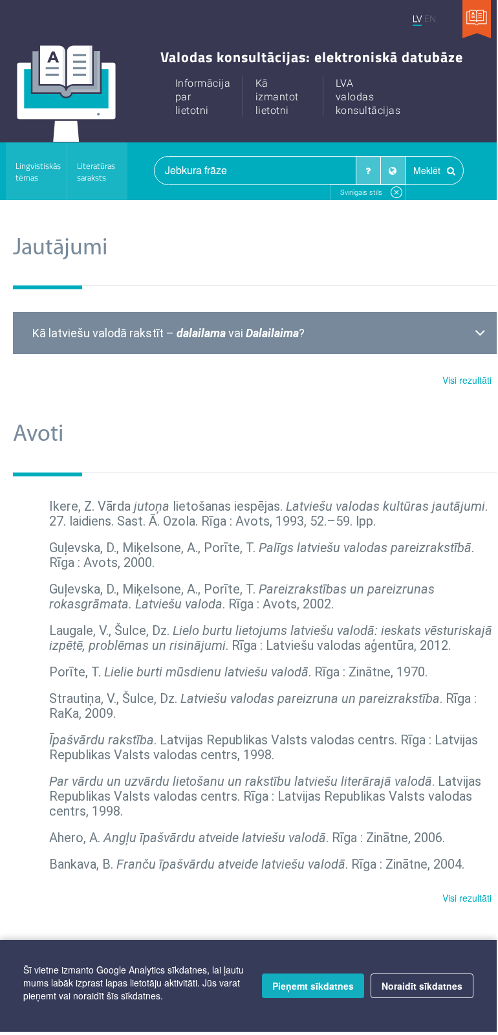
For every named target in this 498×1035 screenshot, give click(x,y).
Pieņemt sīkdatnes (313, 985)
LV (417, 18)
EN (430, 18)
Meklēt (428, 170)
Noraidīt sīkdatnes (422, 985)
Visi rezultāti (467, 379)
